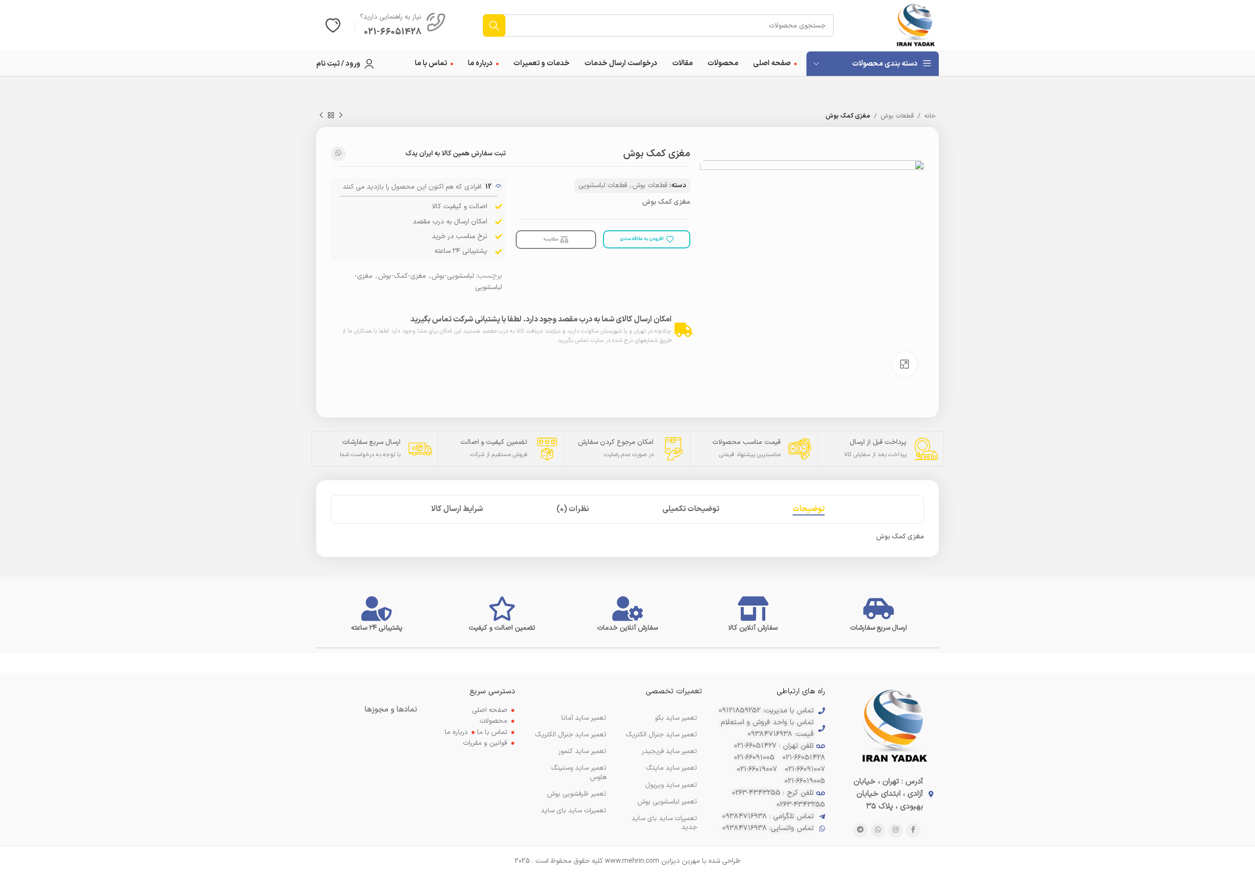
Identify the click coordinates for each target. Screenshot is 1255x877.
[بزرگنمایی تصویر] (904, 364)
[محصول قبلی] (341, 116)
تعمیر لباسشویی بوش (667, 802)
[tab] (809, 509)
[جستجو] (494, 25)
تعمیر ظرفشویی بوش (576, 794)
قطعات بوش (897, 116)
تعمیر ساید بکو (676, 718)
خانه (930, 116)
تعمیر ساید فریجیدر (669, 751)
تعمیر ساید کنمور (582, 751)
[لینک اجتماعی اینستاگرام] (895, 830)
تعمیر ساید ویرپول (671, 785)
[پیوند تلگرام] (860, 830)
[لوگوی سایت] (916, 25)
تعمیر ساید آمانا (583, 718)
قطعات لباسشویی (602, 185)
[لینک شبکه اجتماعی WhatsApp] (338, 153)
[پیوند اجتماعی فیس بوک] (913, 830)
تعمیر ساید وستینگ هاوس (578, 772)
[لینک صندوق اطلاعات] (403, 25)
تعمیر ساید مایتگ (671, 768)
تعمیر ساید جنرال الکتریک (570, 735)
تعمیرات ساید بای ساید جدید (664, 822)
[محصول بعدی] (321, 116)
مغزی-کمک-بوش (402, 276)
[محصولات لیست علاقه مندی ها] (333, 25)
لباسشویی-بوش (452, 276)
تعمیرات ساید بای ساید (573, 810)
